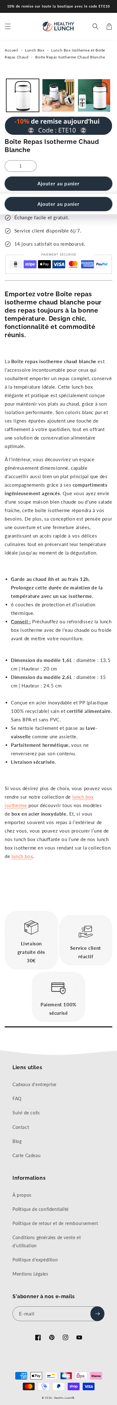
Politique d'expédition (35, 1259)
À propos (22, 1195)
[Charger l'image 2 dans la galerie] (58, 95)
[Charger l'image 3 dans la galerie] (94, 95)
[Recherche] (95, 26)
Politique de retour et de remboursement (55, 1223)
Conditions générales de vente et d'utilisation (46, 1241)
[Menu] (8, 26)
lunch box (22, 856)
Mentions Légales (30, 1274)
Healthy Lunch (63, 1397)
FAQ (17, 1098)
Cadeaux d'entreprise (34, 1084)
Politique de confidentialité (40, 1209)
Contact (20, 1127)
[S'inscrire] (97, 1313)
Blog (17, 1141)
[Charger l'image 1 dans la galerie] (22, 95)
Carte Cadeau (26, 1155)
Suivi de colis (26, 1112)
